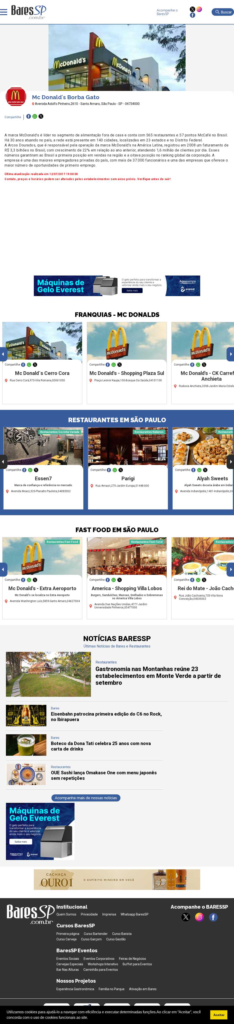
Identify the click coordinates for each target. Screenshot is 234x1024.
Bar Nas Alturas (67, 969)
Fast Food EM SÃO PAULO (117, 530)
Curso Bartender (96, 934)
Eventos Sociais (67, 958)
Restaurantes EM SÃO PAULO (117, 420)
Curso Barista (122, 934)
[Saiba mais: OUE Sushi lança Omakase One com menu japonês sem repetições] (26, 784)
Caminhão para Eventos (100, 969)
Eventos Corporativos (99, 958)
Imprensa (109, 914)
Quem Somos (66, 914)
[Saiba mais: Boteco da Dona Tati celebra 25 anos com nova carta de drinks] (26, 754)
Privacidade (89, 914)
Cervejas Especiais (69, 964)
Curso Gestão (116, 939)
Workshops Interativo (103, 964)
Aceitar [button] (218, 1015)
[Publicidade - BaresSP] (40, 831)
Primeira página (67, 934)
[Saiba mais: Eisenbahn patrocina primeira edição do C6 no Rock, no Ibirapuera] (26, 725)
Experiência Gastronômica (75, 989)
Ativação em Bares (143, 989)
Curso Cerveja (66, 939)
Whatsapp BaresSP (135, 914)
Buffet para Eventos (137, 964)
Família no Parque (112, 989)
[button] (89, 1018)
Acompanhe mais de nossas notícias (86, 798)
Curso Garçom (91, 939)
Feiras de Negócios (132, 958)
